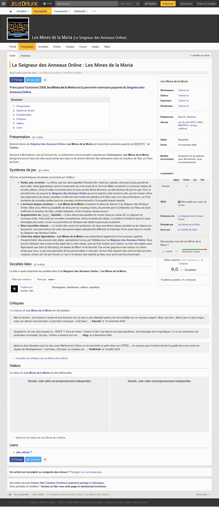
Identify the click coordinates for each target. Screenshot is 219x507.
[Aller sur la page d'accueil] (10, 494)
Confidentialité (72, 502)
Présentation (23, 106)
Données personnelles (92, 502)
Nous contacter (140, 502)
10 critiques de (31, 310)
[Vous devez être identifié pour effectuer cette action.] (176, 251)
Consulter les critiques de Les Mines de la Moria (42, 358)
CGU (61, 502)
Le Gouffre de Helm (187, 229)
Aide (128, 502)
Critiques (21, 119)
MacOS (182, 116)
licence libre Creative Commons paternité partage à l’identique (67, 482)
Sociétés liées (23, 114)
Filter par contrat (21, 279)
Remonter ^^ (203, 494)
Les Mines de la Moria (79, 37)
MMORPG (183, 125)
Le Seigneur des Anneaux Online (191, 217)
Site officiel (22, 452)
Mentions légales (48, 502)
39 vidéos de (30, 372)
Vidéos (20, 123)
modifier (39, 137)
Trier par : (45, 279)
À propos (33, 502)
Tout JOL (125, 3)
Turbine (14, 147)
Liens (19, 127)
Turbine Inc (183, 90)
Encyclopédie (21, 494)
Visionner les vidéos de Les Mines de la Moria (40, 437)
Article (12, 55)
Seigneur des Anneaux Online (47, 144)
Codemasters (114, 154)
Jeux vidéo (38, 494)
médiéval (182, 128)
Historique (25, 55)
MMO (200, 122)
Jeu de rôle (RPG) (187, 122)
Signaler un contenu (115, 502)
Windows (191, 116)
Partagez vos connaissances (85, 472)
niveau (45, 214)
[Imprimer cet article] (45, 79)
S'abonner (168, 3)
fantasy (193, 125)
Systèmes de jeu (25, 110)
